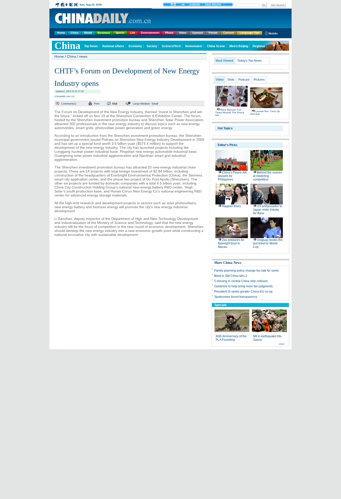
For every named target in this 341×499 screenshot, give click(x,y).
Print (96, 103)
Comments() (68, 103)
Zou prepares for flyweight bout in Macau (231, 243)
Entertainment (150, 32)
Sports (120, 32)
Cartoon (228, 32)
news (83, 56)
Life (132, 32)
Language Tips (249, 32)
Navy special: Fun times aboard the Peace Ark (229, 112)
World (88, 32)
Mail (114, 103)
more (281, 344)
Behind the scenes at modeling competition (267, 176)
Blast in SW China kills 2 (230, 276)
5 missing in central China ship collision (241, 281)
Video (182, 32)
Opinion (197, 32)
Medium (145, 103)
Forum (213, 32)
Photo (169, 32)
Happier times (231, 206)
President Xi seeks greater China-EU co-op (243, 291)
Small (155, 103)
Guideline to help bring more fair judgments (243, 286)
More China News (227, 263)
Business (104, 32)
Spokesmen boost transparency (235, 297)
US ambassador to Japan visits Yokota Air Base (267, 209)
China (74, 32)
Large (136, 103)
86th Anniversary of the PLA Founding (231, 337)
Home (61, 32)
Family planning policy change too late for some (246, 270)
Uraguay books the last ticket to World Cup (268, 243)
